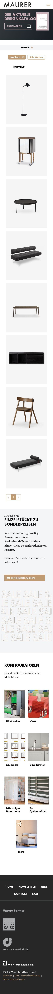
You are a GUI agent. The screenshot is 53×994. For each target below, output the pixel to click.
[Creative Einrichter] (16, 944)
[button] (46, 4)
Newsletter (27, 886)
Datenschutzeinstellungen (14, 979)
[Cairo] (9, 924)
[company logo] (17, 4)
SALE (35, 893)
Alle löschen (36, 57)
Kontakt (20, 893)
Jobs (44, 886)
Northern (15, 57)
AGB (17, 975)
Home (9, 886)
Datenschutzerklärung (30, 975)
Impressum (7, 975)
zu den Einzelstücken (21, 577)
